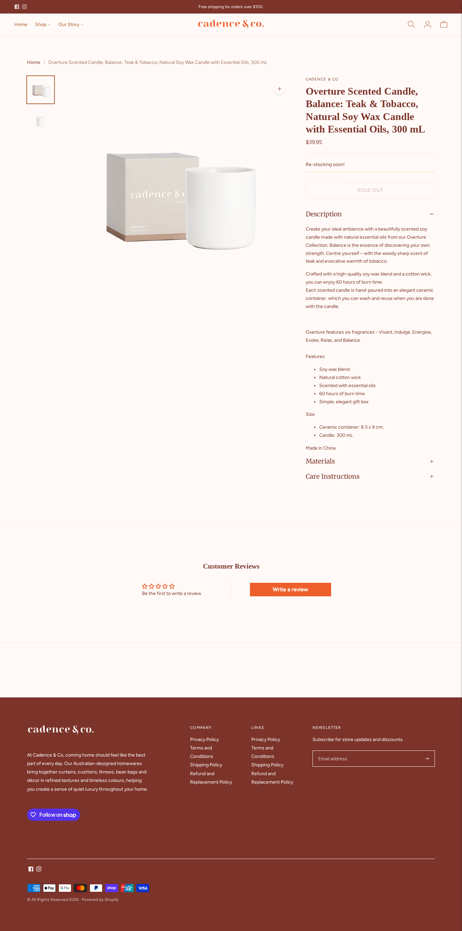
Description (324, 214)
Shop (40, 24)
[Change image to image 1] (40, 89)
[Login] (427, 24)
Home (20, 24)
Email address (332, 750)
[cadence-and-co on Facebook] (17, 6)
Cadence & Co (322, 79)
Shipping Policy (206, 765)
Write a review (290, 589)
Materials (320, 461)
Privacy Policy (204, 739)
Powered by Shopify (100, 899)
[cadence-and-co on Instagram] (24, 6)
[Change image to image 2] (40, 121)
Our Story (69, 24)
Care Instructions (333, 476)
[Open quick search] (411, 24)
